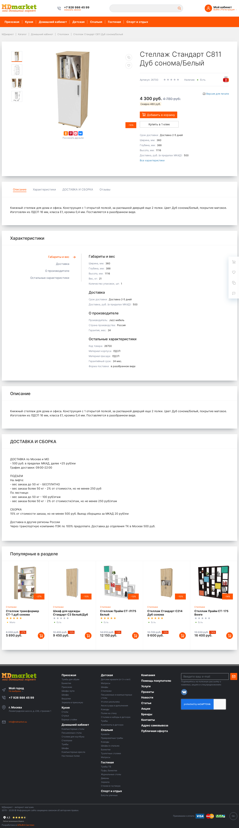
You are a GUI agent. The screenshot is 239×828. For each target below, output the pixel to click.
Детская (78, 22)
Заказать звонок (72, 9)
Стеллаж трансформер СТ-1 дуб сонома (22, 612)
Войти (216, 9)
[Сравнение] (234, 283)
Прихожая (12, 22)
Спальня (96, 22)
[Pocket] (75, 133)
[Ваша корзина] (234, 262)
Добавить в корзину (161, 115)
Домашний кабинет (53, 22)
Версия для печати (217, 93)
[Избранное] (234, 272)
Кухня (29, 22)
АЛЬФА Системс (25, 825)
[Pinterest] (71, 133)
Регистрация (228, 9)
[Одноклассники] (66, 133)
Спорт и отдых (137, 22)
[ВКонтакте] (80, 133)
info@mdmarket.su (18, 721)
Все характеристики (152, 160)
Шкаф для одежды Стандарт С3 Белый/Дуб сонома (70, 614)
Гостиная (114, 22)
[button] (76, 7)
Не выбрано (15, 691)
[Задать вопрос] (234, 293)
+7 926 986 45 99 (21, 697)
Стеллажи (11, 607)
